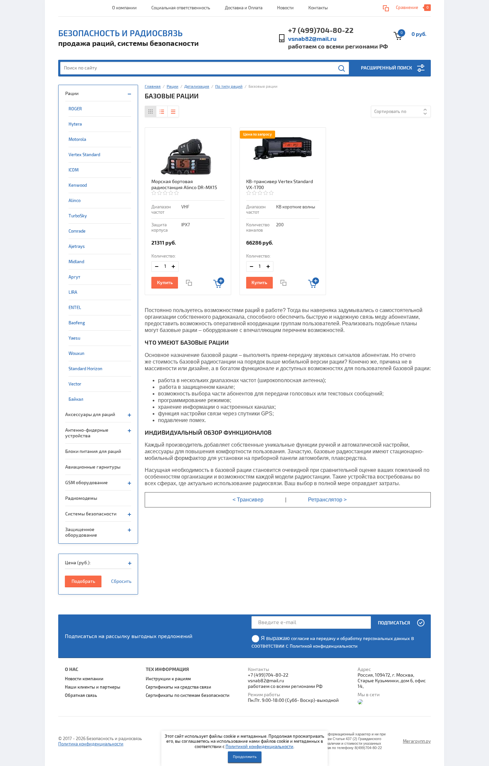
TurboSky (78, 216)
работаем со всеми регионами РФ (338, 47)
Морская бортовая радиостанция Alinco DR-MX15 (184, 184)
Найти (342, 68)
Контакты (318, 8)
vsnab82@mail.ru (312, 39)
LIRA (73, 292)
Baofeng (77, 323)
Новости (285, 8)
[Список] (161, 111)
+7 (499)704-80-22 (321, 30)
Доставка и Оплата (243, 8)
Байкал (76, 399)
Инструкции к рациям (168, 679)
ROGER (75, 109)
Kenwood (78, 185)
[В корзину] (219, 282)
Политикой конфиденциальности (259, 746)
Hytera (75, 124)
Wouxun (76, 353)
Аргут (74, 277)
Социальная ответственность (180, 8)
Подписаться (394, 623)
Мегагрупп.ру (417, 741)
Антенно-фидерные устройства (86, 433)
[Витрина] (150, 111)
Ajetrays (77, 246)
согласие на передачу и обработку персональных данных (350, 638)
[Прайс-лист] (173, 111)
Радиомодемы (81, 498)
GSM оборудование (86, 483)
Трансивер (250, 499)
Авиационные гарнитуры (92, 467)
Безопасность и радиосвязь (120, 33)
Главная (153, 86)
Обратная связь (81, 695)
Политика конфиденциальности (90, 744)
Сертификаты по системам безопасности (188, 695)
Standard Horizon (85, 369)
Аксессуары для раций (90, 414)
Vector (75, 384)
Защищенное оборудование (81, 532)
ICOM (74, 170)
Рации (72, 93)
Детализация (196, 86)
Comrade (77, 231)
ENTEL (75, 307)
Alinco (75, 200)
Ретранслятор (325, 499)
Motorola (77, 139)
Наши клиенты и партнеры (92, 687)
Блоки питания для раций (93, 451)
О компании (124, 8)
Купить (165, 282)
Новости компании (84, 679)
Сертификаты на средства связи (178, 687)
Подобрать (83, 581)
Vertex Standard (84, 155)
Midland (76, 262)
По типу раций (229, 86)
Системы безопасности (90, 514)
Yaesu (74, 338)
